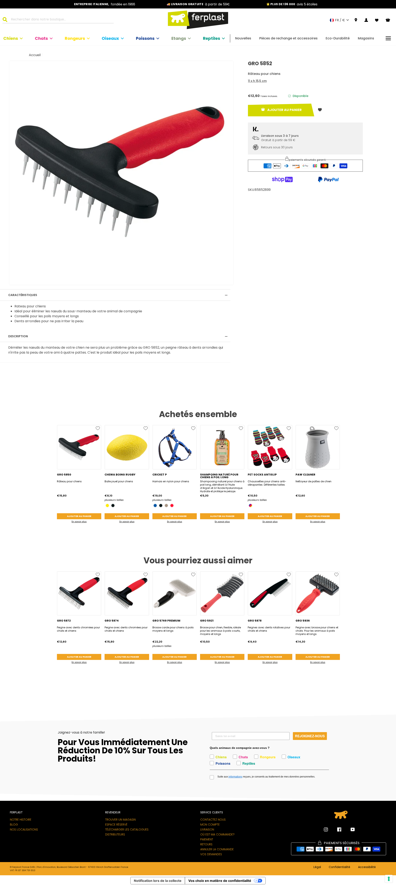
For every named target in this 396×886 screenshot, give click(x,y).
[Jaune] (107, 505)
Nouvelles (243, 38)
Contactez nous (213, 819)
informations (235, 776)
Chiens (10, 38)
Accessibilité (367, 867)
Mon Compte (210, 824)
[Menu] (388, 38)
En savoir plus (79, 521)
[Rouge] (172, 505)
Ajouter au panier (79, 516)
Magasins (366, 38)
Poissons (145, 38)
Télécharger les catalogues (126, 829)
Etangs (178, 38)
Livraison (207, 829)
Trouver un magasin (120, 819)
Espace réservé (116, 824)
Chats (41, 38)
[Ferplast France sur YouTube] (349, 829)
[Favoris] (376, 20)
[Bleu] (155, 505)
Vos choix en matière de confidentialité (219, 881)
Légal (317, 867)
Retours (206, 844)
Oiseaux (110, 38)
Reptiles (211, 38)
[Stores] (356, 20)
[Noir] (113, 505)
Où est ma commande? (217, 834)
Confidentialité (339, 867)
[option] (104, 4)
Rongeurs (75, 38)
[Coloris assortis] (250, 505)
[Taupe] (166, 505)
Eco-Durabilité (338, 38)
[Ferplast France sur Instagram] (326, 829)
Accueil (35, 55)
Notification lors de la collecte (158, 881)
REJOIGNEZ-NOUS (310, 736)
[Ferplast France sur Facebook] (336, 829)
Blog (14, 824)
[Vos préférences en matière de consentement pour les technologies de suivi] (389, 879)
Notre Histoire (20, 819)
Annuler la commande (217, 849)
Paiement (206, 839)
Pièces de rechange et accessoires (288, 38)
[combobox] (61, 20)
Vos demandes (211, 854)
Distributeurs (115, 834)
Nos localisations (24, 829)
